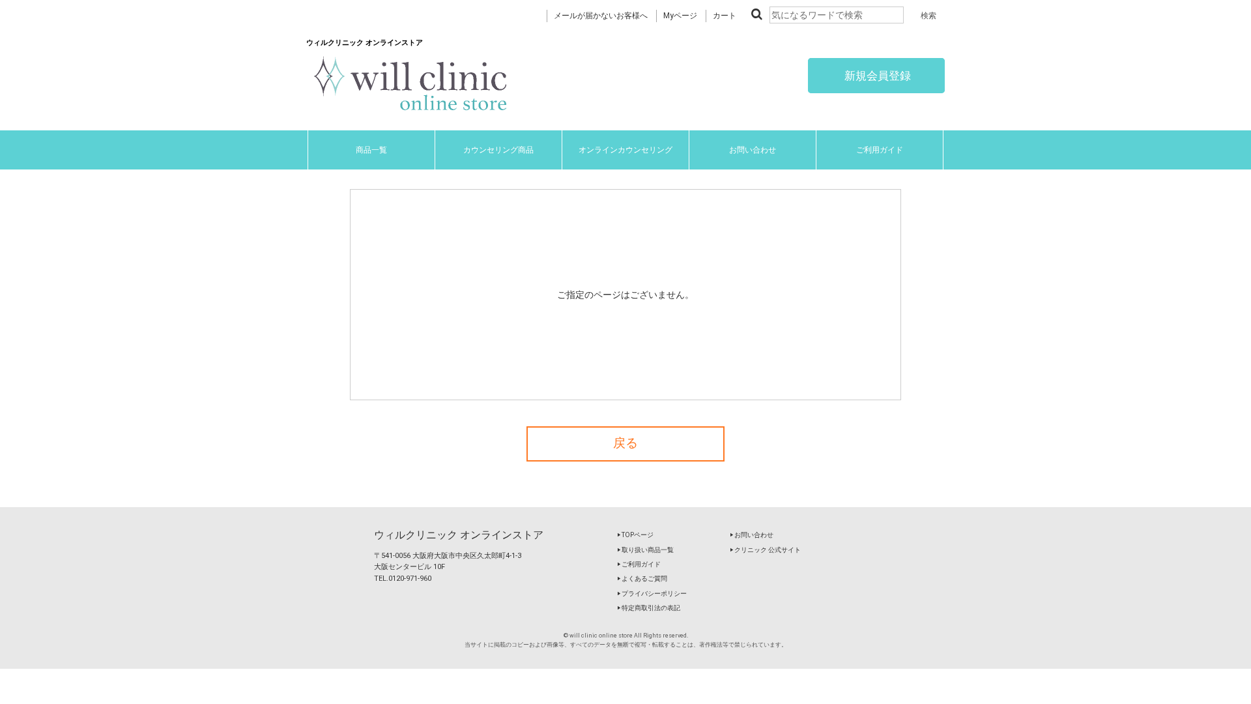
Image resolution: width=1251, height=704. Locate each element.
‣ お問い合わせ (751, 534)
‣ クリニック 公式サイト (765, 549)
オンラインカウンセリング (625, 149)
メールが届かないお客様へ (601, 15)
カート (724, 15)
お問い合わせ (752, 149)
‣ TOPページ (635, 534)
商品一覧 (371, 149)
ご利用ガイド (879, 149)
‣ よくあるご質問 (642, 578)
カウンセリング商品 (498, 149)
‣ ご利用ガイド (639, 564)
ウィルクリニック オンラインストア (458, 535)
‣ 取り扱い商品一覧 (645, 549)
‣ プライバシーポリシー (652, 593)
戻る (625, 443)
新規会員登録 (876, 75)
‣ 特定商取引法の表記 (648, 607)
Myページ (680, 15)
